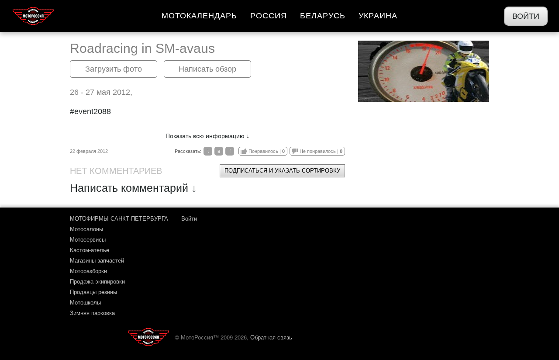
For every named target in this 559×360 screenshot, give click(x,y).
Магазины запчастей (97, 260)
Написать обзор (207, 69)
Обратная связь (271, 337)
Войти (525, 16)
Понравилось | (266, 151)
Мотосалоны (86, 229)
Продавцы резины (93, 291)
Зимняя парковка (92, 312)
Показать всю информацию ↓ (207, 135)
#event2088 (90, 111)
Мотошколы (85, 302)
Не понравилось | (321, 151)
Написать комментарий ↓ (133, 188)
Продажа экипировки (97, 281)
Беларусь (322, 15)
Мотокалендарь (199, 15)
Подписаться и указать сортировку (282, 170)
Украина (378, 15)
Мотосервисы (88, 239)
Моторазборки (88, 271)
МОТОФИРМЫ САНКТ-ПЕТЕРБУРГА (119, 218)
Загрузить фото (113, 69)
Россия (268, 15)
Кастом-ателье (89, 250)
